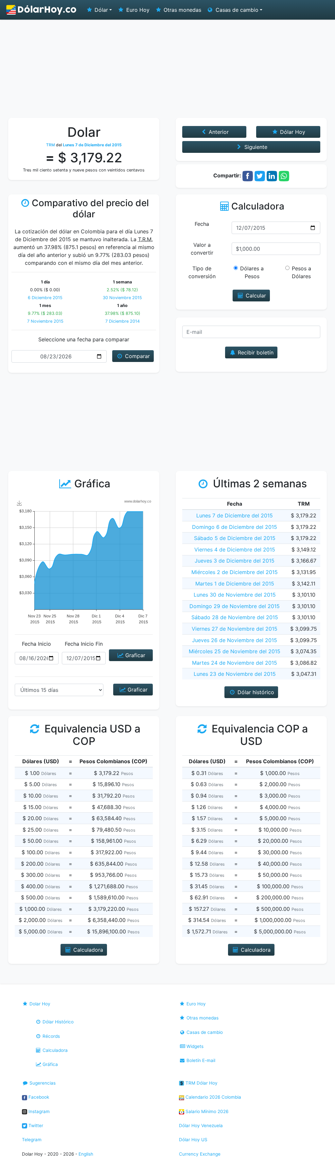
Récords (50, 1036)
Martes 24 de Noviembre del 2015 (234, 662)
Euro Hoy (137, 10)
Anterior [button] (218, 132)
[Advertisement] (167, 69)
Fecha (202, 224)
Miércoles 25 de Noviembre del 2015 (234, 651)
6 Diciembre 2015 (45, 297)
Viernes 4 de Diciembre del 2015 (234, 549)
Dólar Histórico (57, 1021)
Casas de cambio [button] (236, 10)
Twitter (35, 1125)
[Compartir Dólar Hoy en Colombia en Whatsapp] (284, 175)
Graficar (134, 655)
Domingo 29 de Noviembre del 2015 (234, 606)
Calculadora (54, 1050)
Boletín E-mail (200, 1060)
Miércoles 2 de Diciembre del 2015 (234, 572)
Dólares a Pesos (252, 272)
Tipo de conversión (202, 272)
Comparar (136, 356)
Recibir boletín (254, 352)
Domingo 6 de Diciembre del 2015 (234, 527)
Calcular (255, 295)
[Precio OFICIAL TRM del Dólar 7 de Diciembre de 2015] (41, 10)
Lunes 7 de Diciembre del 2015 (234, 515)
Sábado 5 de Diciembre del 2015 (234, 538)
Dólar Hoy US (193, 1139)
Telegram (32, 1139)
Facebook (38, 1097)
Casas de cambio (204, 1032)
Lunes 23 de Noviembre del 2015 (235, 674)
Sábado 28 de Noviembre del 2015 (234, 617)
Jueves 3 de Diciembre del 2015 (234, 560)
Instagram (38, 1111)
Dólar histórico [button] (255, 692)
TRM (50, 144)
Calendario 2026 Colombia (212, 1097)
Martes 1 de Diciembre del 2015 (234, 583)
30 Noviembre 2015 (122, 297)
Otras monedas (181, 10)
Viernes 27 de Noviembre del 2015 (234, 628)
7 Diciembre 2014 (122, 321)
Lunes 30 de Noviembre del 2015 (235, 594)
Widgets (194, 1046)
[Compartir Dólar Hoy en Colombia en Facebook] (247, 175)
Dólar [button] (100, 10)
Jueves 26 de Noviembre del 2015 (234, 640)
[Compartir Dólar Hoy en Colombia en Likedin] (272, 175)
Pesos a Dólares (301, 272)
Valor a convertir (202, 249)
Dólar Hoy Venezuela (201, 1125)
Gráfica (49, 1064)
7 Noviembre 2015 (45, 321)
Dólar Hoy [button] (291, 132)
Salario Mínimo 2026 (206, 1111)
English (86, 1154)
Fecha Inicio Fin (84, 643)
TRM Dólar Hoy (201, 1083)
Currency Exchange (199, 1154)
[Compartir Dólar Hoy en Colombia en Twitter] (260, 175)
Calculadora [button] (87, 949)
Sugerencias (42, 1083)
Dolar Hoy (39, 1003)
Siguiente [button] (255, 147)
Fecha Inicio (36, 643)
